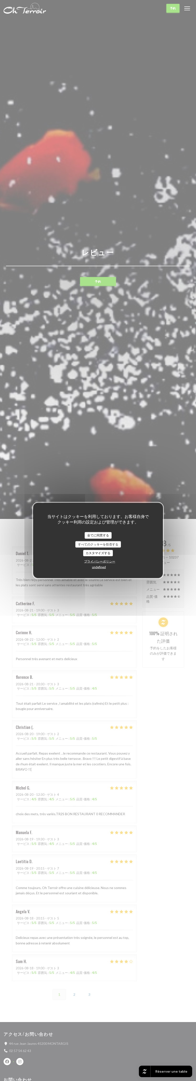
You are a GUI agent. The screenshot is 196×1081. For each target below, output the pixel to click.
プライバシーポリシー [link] (99, 561)
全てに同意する (98, 535)
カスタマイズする (98, 553)
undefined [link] (99, 567)
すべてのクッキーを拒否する (98, 544)
